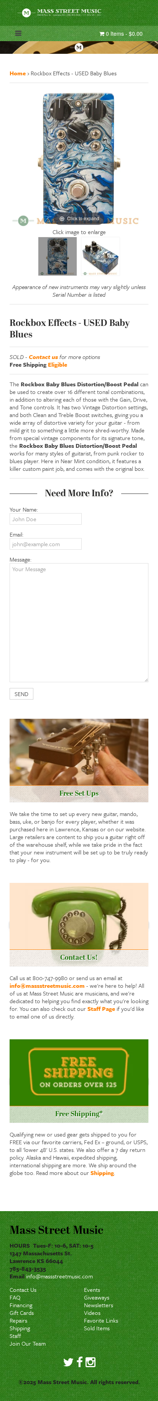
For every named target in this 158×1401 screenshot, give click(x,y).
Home (18, 73)
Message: (20, 559)
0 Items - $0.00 (123, 33)
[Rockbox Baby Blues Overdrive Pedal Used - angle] (100, 256)
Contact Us (23, 1289)
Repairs (18, 1320)
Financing (21, 1305)
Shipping (102, 1172)
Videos (92, 1312)
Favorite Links (101, 1320)
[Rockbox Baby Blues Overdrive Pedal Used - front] (57, 256)
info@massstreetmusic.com (47, 985)
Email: (16, 534)
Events (92, 1289)
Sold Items (97, 1328)
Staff (15, 1335)
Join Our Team (28, 1343)
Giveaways (96, 1297)
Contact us (43, 356)
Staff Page (101, 1008)
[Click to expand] (79, 157)
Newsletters (98, 1305)
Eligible (57, 364)
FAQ (15, 1297)
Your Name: (24, 509)
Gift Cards (22, 1312)
